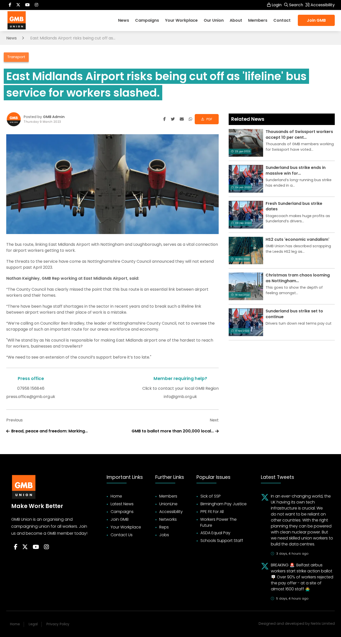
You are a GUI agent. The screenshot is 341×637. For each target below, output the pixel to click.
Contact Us (122, 535)
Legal (33, 624)
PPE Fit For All (212, 511)
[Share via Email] (181, 119)
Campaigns (147, 20)
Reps (164, 527)
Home (116, 496)
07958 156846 (30, 388)
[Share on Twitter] (173, 119)
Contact (282, 20)
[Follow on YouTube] (35, 547)
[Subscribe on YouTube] (27, 5)
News (123, 20)
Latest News (122, 504)
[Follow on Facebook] (9, 5)
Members (168, 496)
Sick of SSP (210, 496)
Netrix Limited (323, 623)
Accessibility (171, 511)
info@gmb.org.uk (180, 396)
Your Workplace (181, 20)
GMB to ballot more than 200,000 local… (173, 431)
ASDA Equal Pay (215, 533)
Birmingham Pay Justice (223, 504)
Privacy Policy (57, 624)
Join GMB (316, 20)
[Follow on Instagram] (36, 5)
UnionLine (168, 504)
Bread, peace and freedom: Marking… (49, 431)
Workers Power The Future (218, 522)
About (236, 20)
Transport (16, 56)
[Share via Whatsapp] (190, 119)
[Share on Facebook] (164, 119)
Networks (168, 519)
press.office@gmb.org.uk (30, 396)
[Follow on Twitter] (18, 5)
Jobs (164, 535)
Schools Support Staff (221, 540)
